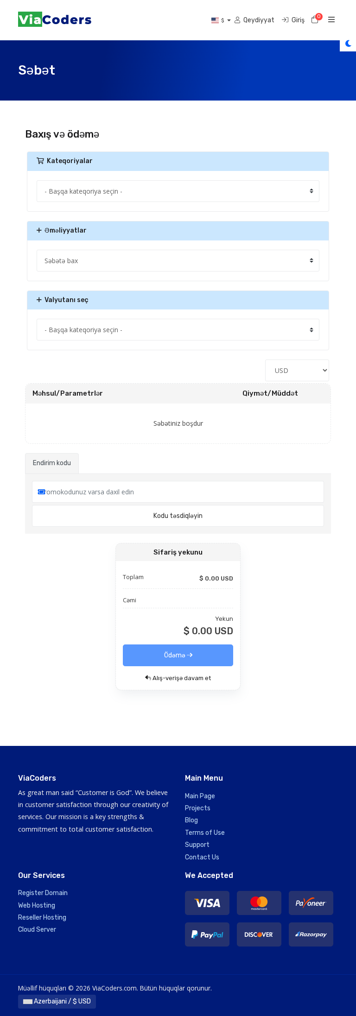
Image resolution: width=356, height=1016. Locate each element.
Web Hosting (36, 905)
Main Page (200, 796)
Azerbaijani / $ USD (61, 1001)
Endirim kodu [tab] (52, 463)
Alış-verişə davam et (181, 678)
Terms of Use (205, 833)
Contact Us (202, 857)
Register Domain (43, 893)
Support (197, 845)
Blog (191, 820)
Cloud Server (37, 930)
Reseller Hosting (42, 917)
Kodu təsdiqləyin (178, 516)
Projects (197, 808)
